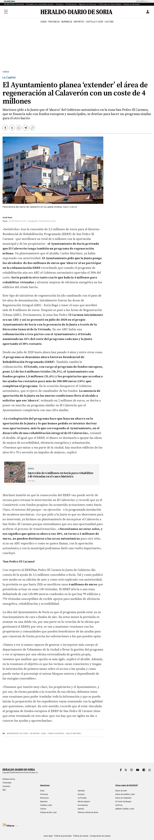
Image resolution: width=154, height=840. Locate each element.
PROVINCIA (54, 21)
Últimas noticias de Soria (88, 812)
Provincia (44, 794)
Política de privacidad (63, 836)
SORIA (43, 21)
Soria (6, 72)
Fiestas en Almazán (131, 4)
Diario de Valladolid (123, 798)
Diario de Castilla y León (125, 794)
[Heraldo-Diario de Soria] (76, 11)
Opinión (81, 809)
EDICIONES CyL (141, 1)
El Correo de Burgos (123, 802)
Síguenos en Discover (87, 4)
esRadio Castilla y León (124, 809)
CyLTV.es (118, 805)
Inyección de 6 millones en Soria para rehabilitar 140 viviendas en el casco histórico (61, 474)
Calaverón (34, 733)
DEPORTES (79, 21)
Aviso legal (48, 836)
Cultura (43, 809)
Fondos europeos (56, 733)
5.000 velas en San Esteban (109, 4)
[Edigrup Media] (10, 825)
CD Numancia (71, 4)
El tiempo (59, 4)
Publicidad (7, 783)
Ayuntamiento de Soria (17, 733)
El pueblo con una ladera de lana (39, 4)
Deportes (43, 802)
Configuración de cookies (100, 836)
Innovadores (83, 805)
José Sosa (7, 217)
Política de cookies (80, 836)
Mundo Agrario (84, 802)
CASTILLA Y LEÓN (94, 21)
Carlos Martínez (73, 733)
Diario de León (121, 791)
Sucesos (81, 794)
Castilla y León (46, 805)
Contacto (6, 786)
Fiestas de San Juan (48, 812)
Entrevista (20, 4)
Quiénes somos (9, 779)
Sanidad (81, 791)
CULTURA (109, 21)
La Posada (82, 798)
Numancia (44, 798)
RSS (4, 790)
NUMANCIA (66, 21)
